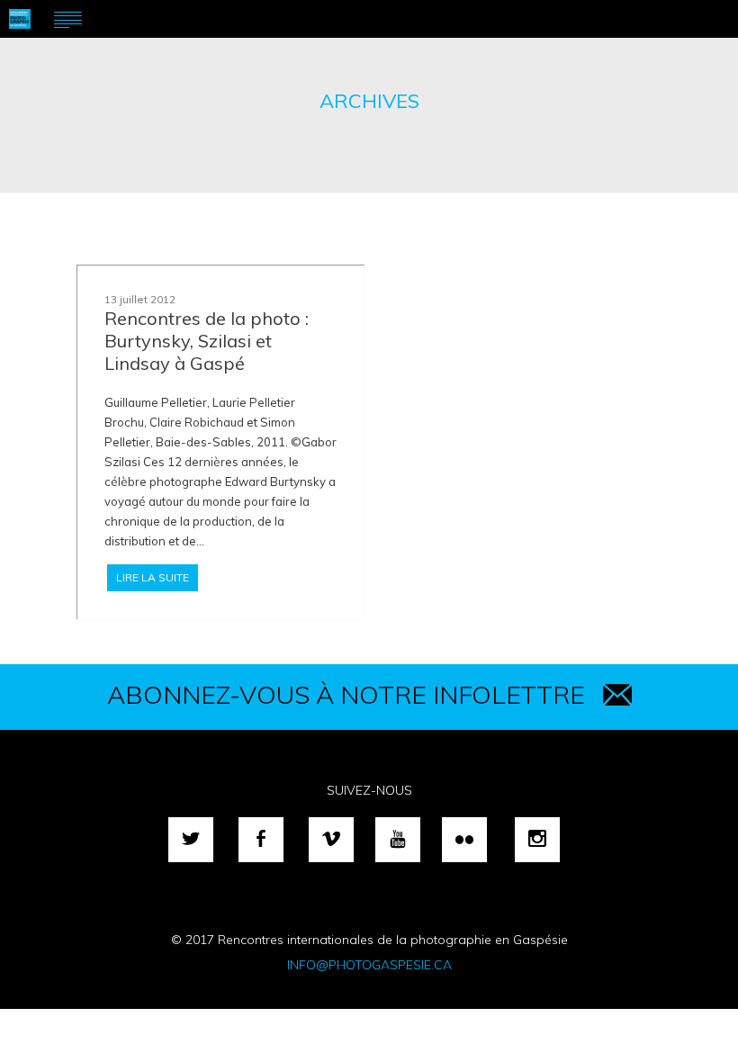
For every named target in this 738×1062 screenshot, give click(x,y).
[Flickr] (464, 839)
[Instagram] (537, 839)
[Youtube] (397, 839)
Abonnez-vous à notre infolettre (346, 694)
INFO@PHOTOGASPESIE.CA (369, 965)
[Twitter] (190, 839)
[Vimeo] (331, 839)
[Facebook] (261, 839)
